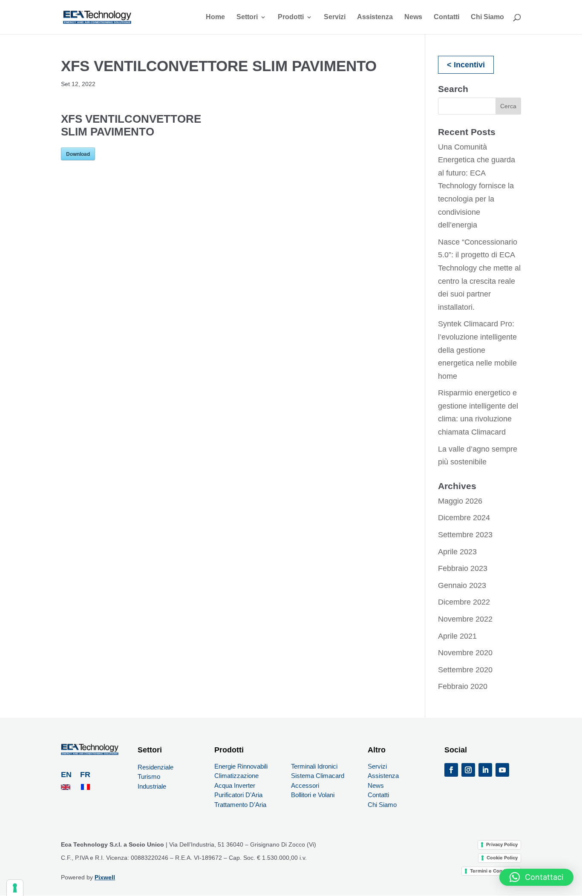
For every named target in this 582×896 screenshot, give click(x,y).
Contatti (446, 17)
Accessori (305, 785)
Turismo (149, 776)
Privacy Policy (502, 844)
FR (85, 774)
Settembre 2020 (465, 670)
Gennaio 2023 (462, 585)
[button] (536, 877)
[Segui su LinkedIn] (485, 770)
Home (215, 17)
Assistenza (375, 17)
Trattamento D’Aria (241, 804)
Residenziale (155, 767)
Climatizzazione (236, 775)
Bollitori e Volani (312, 794)
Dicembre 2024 (464, 517)
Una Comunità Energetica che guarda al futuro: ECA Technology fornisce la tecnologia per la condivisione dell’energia (476, 186)
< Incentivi (466, 65)
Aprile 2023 (457, 551)
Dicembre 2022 (464, 602)
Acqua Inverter (234, 785)
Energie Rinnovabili (241, 766)
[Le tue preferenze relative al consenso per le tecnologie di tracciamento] (15, 888)
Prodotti (291, 17)
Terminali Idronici (314, 766)
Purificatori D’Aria (238, 794)
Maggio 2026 (460, 501)
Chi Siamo (487, 17)
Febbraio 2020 (462, 686)
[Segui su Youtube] (502, 770)
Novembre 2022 (465, 619)
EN (67, 774)
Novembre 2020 (465, 652)
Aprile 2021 (457, 636)
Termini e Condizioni (494, 871)
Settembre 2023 (465, 534)
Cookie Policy (502, 858)
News (413, 17)
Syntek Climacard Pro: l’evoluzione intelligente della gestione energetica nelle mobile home (477, 350)
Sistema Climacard (317, 775)
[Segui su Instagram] (468, 770)
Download (78, 154)
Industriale (152, 786)
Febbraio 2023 (462, 568)
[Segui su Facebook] (451, 770)
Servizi (335, 17)
